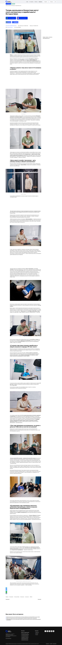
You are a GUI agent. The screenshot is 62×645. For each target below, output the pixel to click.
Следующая (39, 599)
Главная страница (8, 5)
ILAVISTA (51, 643)
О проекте (45, 1)
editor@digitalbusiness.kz (46, 38)
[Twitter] (23, 590)
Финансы (13, 3)
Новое (27, 1)
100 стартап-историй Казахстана (16, 5)
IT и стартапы (8, 3)
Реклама (51, 1)
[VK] (23, 593)
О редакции (37, 632)
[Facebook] (23, 589)
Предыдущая (7, 599)
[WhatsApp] (23, 592)
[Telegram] (23, 588)
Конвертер (40, 1)
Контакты (36, 633)
